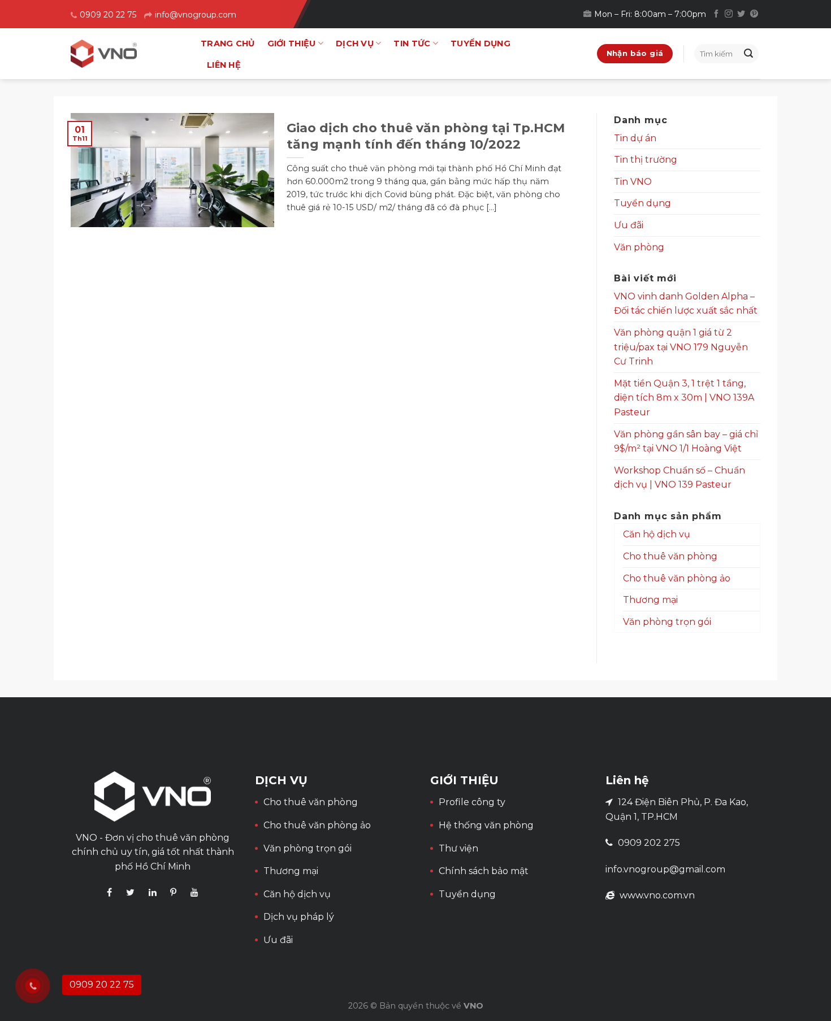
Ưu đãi (628, 225)
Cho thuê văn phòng (670, 556)
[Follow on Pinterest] (754, 14)
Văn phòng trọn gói (667, 621)
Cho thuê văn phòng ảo (676, 578)
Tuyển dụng (480, 43)
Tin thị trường (645, 159)
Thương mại (650, 599)
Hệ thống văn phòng (486, 825)
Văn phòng (639, 247)
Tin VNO (633, 181)
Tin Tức (411, 43)
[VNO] (127, 53)
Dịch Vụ (355, 43)
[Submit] (748, 53)
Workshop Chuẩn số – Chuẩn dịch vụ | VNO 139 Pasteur (679, 477)
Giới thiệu (291, 43)
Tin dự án (635, 138)
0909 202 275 (649, 842)
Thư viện (458, 848)
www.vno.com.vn (657, 895)
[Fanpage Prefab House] (109, 892)
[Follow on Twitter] (741, 14)
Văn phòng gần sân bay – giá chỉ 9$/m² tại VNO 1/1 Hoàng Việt (686, 441)
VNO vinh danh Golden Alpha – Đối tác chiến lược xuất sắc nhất (686, 303)
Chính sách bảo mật (484, 871)
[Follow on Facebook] (716, 14)
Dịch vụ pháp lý (298, 916)
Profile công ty (472, 802)
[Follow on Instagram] (729, 14)
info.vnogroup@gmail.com (665, 869)
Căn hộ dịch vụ (656, 534)
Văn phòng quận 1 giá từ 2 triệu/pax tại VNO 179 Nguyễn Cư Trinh (681, 347)
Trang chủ (228, 43)
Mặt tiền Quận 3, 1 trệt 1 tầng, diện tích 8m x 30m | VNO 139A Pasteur (684, 398)
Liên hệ (224, 65)
